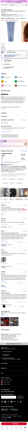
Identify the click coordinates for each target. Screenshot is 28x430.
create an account (12, 54)
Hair (2, 8)
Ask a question (11, 14)
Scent (13, 15)
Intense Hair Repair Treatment (15, 334)
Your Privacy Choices (5, 417)
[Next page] (23, 306)
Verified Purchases (19, 199)
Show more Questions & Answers (9, 135)
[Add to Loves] (26, 44)
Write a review (24, 151)
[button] (20, 18)
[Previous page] (1, 306)
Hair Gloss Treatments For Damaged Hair (9, 339)
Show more (3, 109)
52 (20, 306)
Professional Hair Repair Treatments (8, 335)
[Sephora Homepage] (4, 5)
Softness (21, 15)
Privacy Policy (3, 416)
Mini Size (5, 8)
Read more (3, 240)
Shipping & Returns (8, 57)
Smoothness (17, 15)
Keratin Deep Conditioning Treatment (8, 337)
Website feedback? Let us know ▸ (14, 343)
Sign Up (20, 397)
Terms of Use (9, 416)
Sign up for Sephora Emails (7, 394)
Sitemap (19, 416)
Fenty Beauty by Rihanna (6, 9)
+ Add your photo (4, 315)
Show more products (21, 81)
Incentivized (5, 195)
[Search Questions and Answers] (2, 123)
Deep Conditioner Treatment (7, 338)
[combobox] (15, 5)
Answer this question (6, 131)
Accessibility (15, 416)
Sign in (5, 54)
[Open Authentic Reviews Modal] (12, 165)
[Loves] (23, 5)
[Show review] (14, 192)
